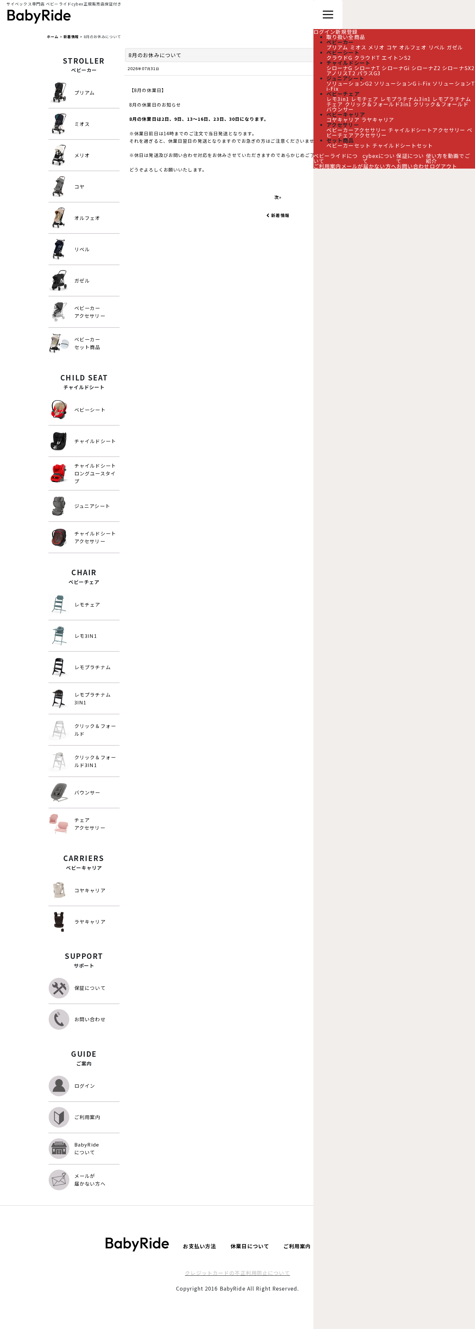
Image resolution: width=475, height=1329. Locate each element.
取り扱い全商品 (345, 37)
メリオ (376, 47)
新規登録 (346, 31)
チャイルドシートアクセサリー (426, 130)
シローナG (339, 68)
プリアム (337, 47)
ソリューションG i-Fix (402, 83)
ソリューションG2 (349, 83)
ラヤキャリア (378, 119)
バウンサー (340, 109)
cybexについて (379, 158)
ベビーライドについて (335, 158)
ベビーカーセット (348, 145)
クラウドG (339, 57)
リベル (436, 47)
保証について (410, 158)
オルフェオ (413, 47)
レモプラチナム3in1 (405, 99)
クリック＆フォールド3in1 (378, 104)
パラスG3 (369, 73)
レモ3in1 (337, 99)
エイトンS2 (396, 57)
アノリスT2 (340, 73)
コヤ (391, 47)
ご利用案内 (327, 166)
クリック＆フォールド (441, 104)
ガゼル (455, 47)
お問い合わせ (413, 166)
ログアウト (444, 166)
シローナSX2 (458, 68)
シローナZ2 (425, 68)
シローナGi (396, 68)
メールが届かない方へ (368, 166)
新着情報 (280, 215)
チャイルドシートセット (402, 145)
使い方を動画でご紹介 (448, 158)
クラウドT (367, 57)
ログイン (324, 31)
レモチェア (365, 99)
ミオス (358, 47)
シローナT (367, 68)
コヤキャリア (343, 119)
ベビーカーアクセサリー (356, 130)
